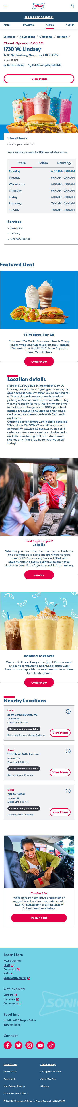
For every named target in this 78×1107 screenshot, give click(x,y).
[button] (39, 723)
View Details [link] (43, 352)
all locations (27, 37)
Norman (62, 37)
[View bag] (72, 6)
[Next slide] (70, 163)
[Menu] (5, 6)
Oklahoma (45, 37)
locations (9, 37)
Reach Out (39, 918)
